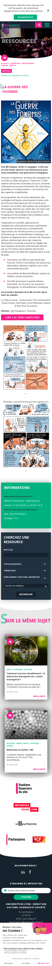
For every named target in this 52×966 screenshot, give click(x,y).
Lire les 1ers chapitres (22, 317)
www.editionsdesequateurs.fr (18, 496)
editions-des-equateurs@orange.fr (20, 509)
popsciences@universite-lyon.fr (26, 922)
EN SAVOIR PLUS (25, 17)
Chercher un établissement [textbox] (16, 585)
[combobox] (26, 586)
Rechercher (26, 594)
